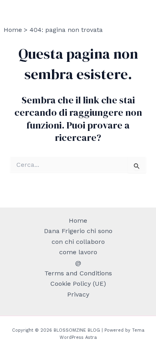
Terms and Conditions (78, 273)
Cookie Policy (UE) (78, 283)
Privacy (78, 294)
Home (78, 220)
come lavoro (78, 252)
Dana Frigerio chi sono (78, 231)
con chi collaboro (78, 241)
